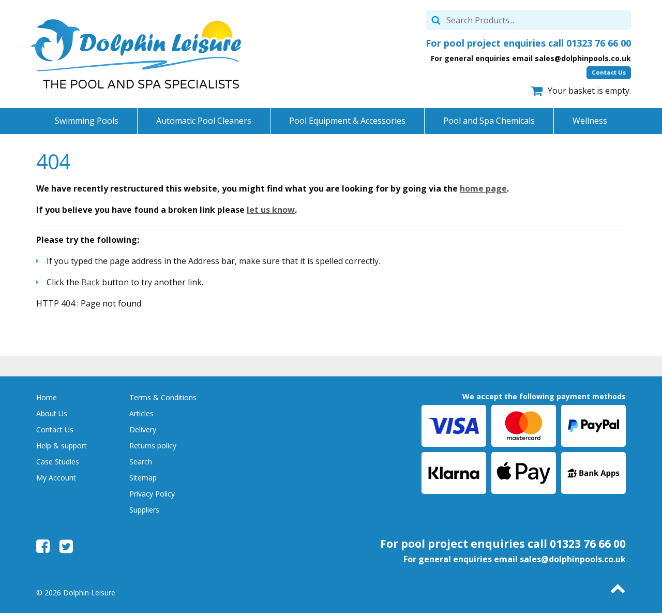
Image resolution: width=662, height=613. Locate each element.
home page (483, 188)
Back (90, 282)
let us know (271, 209)
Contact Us (609, 72)
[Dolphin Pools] (136, 54)
